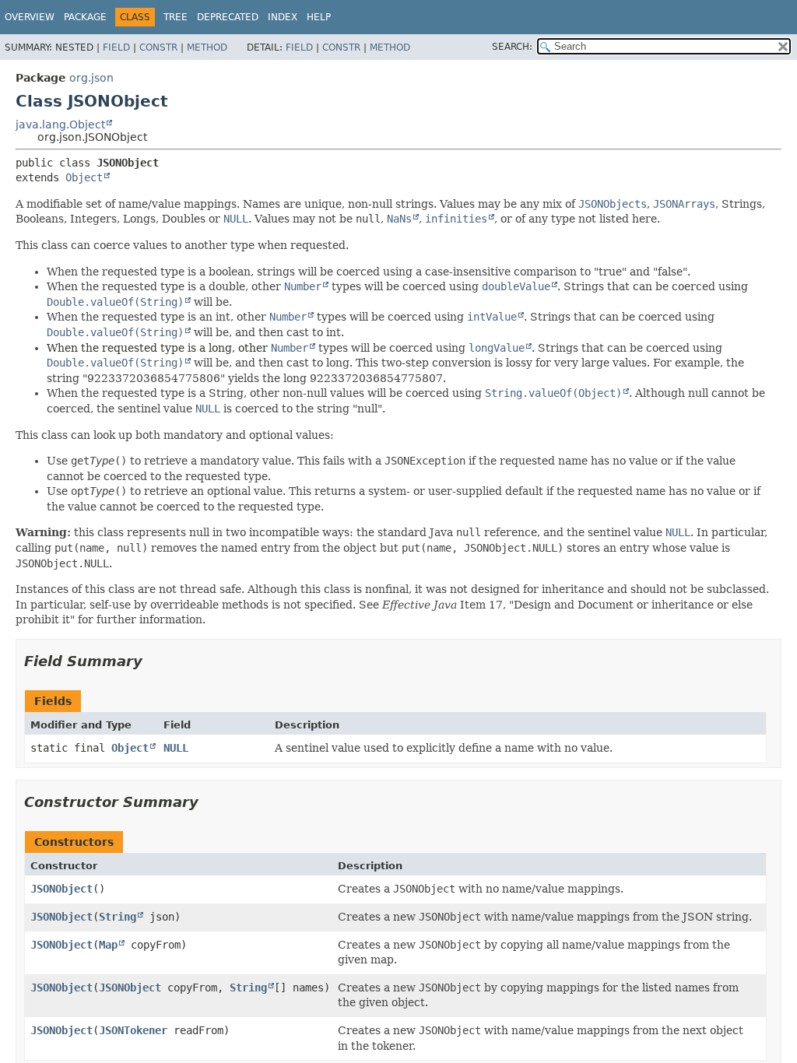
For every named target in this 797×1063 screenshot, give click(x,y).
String (117, 916)
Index (282, 17)
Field (116, 47)
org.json (91, 78)
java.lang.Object (60, 124)
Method (207, 47)
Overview (29, 17)
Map (108, 944)
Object (84, 177)
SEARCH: (512, 46)
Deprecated (227, 17)
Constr (158, 47)
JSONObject (61, 888)
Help (319, 17)
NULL (175, 748)
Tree (175, 17)
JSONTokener (133, 1030)
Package (85, 17)
